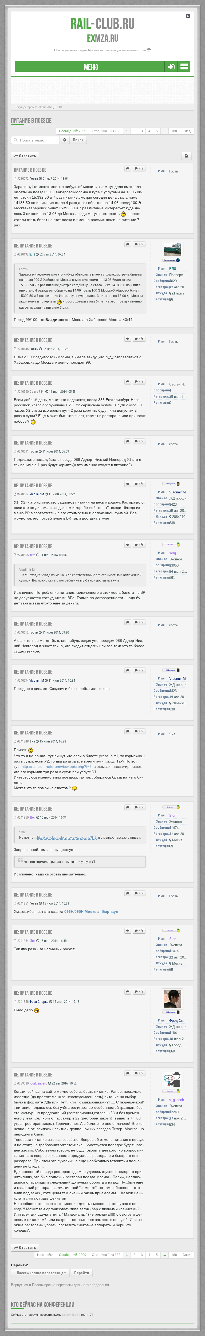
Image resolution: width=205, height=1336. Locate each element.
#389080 (22, 1083)
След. (187, 131)
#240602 (22, 494)
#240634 (22, 680)
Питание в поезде (31, 120)
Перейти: (19, 1265)
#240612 (22, 632)
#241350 (22, 817)
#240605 (22, 555)
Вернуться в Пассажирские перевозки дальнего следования (60, 1285)
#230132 (22, 254)
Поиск (78, 140)
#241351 (22, 903)
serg (32, 555)
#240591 (22, 451)
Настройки (45, 1255)
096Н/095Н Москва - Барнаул (91, 911)
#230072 (22, 178)
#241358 (22, 1002)
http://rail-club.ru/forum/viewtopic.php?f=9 (57, 766)
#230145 (22, 349)
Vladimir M (36, 494)
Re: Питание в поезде (33, 246)
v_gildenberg (38, 1083)
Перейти (81, 1273)
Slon (32, 817)
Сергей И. (37, 392)
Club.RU (102, 23)
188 (174, 131)
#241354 (22, 941)
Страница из (106, 131)
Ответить (27, 156)
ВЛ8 (32, 254)
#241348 (22, 741)
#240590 (22, 392)
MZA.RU (102, 38)
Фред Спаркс (38, 1002)
